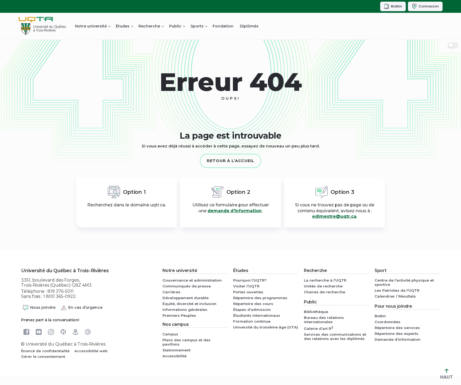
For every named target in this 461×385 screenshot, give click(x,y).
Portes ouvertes (248, 292)
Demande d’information (397, 339)
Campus (170, 334)
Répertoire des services (397, 328)
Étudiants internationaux (256, 315)
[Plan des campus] (75, 332)
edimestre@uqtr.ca (334, 216)
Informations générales (184, 309)
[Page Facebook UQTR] (26, 332)
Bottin (380, 316)
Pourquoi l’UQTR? (250, 280)
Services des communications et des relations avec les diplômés (335, 336)
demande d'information (235, 210)
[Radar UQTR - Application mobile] (87, 332)
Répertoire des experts (396, 333)
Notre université (91, 26)
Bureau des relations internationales (324, 319)
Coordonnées (387, 322)
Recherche (149, 26)
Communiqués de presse (186, 286)
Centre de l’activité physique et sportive (404, 282)
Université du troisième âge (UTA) (265, 327)
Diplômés (249, 26)
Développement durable (185, 298)
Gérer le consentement (43, 356)
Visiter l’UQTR (246, 286)
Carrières (171, 292)
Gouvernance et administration (192, 280)
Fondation (223, 26)
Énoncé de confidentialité (45, 351)
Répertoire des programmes (260, 298)
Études (122, 26)
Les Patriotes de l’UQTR (397, 290)
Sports (197, 26)
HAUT (446, 377)
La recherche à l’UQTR (325, 280)
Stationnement (176, 350)
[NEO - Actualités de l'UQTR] (63, 332)
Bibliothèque (316, 312)
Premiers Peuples (179, 315)
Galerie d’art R (318, 328)
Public (175, 26)
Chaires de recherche (324, 292)
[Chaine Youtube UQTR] (38, 332)
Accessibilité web (91, 351)
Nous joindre (42, 307)
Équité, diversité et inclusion (189, 304)
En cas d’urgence (85, 307)
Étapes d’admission (252, 309)
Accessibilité (174, 356)
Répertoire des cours (253, 304)
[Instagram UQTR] (51, 332)
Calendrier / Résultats (395, 296)
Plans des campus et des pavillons (186, 342)
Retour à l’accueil (230, 160)
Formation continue (252, 321)
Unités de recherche (323, 286)
